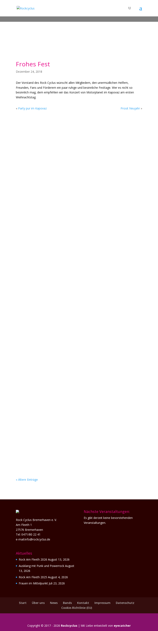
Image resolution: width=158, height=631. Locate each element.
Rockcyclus (69, 626)
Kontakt (83, 603)
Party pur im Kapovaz (32, 108)
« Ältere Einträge (27, 480)
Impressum (102, 603)
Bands (67, 603)
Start (23, 603)
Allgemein (47, 163)
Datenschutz (125, 603)
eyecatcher (122, 626)
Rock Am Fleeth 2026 (33, 559)
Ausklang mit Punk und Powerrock (56, 156)
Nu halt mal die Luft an (44, 323)
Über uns (38, 603)
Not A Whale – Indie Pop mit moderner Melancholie (71, 379)
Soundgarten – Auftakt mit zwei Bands (60, 268)
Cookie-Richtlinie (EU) (76, 608)
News (54, 603)
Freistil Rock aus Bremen (45, 434)
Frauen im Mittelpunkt (43, 212)
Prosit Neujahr (130, 108)
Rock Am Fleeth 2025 (33, 577)
